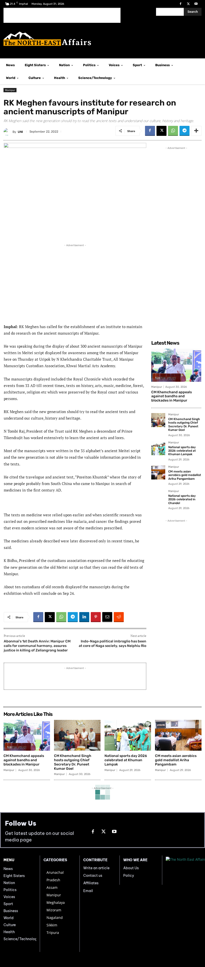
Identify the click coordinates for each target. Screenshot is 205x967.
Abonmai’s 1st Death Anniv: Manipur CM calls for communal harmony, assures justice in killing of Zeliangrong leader (37, 645)
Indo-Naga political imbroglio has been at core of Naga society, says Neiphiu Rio (112, 643)
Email (88, 891)
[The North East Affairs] (103, 39)
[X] (188, 4)
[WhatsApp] (173, 131)
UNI (20, 131)
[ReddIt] (119, 617)
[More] (196, 131)
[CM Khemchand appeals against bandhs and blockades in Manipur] (176, 365)
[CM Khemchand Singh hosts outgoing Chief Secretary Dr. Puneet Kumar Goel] (158, 420)
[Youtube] (196, 4)
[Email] (107, 617)
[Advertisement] (62, 15)
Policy (128, 875)
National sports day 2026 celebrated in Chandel (182, 499)
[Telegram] (185, 131)
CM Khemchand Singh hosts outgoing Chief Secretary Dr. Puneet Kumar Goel (184, 424)
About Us (131, 868)
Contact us (92, 875)
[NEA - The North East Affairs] (184, 870)
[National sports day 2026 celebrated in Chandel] (158, 497)
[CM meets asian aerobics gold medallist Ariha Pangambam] (158, 472)
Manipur (10, 90)
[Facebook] (180, 4)
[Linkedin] (84, 617)
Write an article (96, 868)
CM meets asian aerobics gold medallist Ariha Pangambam (184, 475)
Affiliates (90, 883)
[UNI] (8, 132)
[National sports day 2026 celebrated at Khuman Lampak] (158, 448)
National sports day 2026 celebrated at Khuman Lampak (182, 450)
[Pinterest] (96, 617)
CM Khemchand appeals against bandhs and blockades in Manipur (171, 396)
